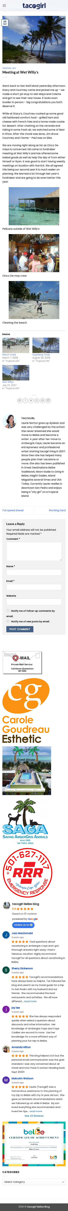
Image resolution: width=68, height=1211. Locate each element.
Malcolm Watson (22, 1078)
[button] (4, 5)
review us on (21, 925)
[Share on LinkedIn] (48, 400)
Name (10, 566)
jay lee (16, 1008)
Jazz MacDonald (22, 933)
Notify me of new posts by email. (30, 621)
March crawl (9, 354)
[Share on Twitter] (31, 400)
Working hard (57, 510)
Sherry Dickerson (22, 968)
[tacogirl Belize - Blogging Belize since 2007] (34, 5)
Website (11, 595)
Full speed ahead (12, 510)
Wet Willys (8, 382)
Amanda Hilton (21, 1047)
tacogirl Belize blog (25, 904)
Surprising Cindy (41, 354)
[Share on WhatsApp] (19, 400)
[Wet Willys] (15, 372)
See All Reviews (34, 1116)
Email (10, 581)
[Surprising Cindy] (45, 345)
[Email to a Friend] (37, 400)
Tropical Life (9, 68)
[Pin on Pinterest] (42, 400)
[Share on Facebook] (25, 400)
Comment (13, 539)
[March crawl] (15, 345)
